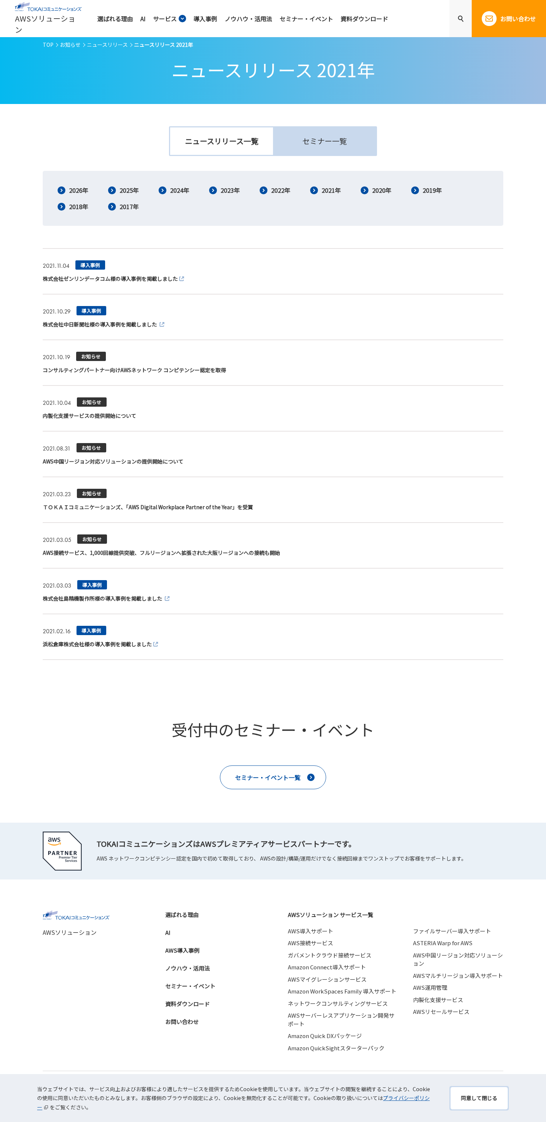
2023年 (230, 190)
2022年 (280, 190)
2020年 (381, 190)
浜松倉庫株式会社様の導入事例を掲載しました (97, 644)
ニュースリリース (107, 44)
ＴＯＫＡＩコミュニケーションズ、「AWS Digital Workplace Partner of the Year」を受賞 (148, 507)
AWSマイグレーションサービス (327, 979)
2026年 (78, 190)
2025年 (129, 190)
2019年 (432, 190)
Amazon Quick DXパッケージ (325, 1036)
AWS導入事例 (182, 950)
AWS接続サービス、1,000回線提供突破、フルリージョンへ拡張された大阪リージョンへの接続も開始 (161, 552)
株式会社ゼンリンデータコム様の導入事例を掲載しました (110, 278)
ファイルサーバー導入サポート (452, 931)
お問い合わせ (182, 1021)
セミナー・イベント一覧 (267, 777)
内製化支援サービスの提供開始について (89, 415)
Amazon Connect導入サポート (327, 967)
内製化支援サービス (438, 1000)
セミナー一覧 (324, 141)
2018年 (78, 206)
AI (167, 932)
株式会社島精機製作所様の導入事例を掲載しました (103, 598)
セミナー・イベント (190, 986)
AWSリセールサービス (441, 1011)
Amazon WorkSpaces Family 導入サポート (342, 991)
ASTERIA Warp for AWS (442, 943)
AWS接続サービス (310, 943)
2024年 (179, 190)
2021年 (331, 190)
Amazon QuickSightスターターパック (336, 1048)
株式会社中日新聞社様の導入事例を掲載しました (100, 324)
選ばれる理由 (182, 914)
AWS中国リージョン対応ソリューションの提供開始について (113, 461)
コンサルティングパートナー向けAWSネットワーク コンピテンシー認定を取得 (134, 370)
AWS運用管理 (430, 987)
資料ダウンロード (187, 1004)
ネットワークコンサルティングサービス (338, 1003)
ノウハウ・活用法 (187, 968)
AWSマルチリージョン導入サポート (458, 975)
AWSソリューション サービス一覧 (330, 914)
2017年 (129, 206)
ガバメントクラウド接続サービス (329, 955)
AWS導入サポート (310, 931)
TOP (48, 44)
